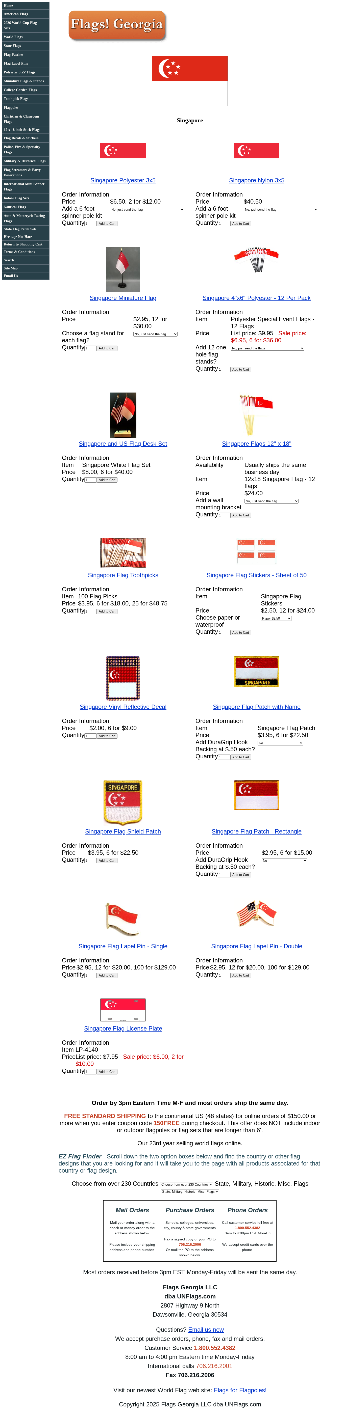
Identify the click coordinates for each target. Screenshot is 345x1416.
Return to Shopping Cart (23, 244)
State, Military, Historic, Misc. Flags (261, 1183)
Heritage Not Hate (18, 237)
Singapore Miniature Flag (123, 297)
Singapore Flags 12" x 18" (256, 443)
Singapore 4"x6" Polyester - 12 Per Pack (257, 297)
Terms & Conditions (19, 252)
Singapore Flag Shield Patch (123, 831)
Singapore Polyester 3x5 (123, 180)
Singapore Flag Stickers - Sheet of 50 (257, 575)
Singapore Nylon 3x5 (256, 180)
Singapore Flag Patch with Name (257, 706)
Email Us (11, 276)
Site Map (11, 268)
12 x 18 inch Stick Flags (22, 130)
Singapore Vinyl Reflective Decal (123, 706)
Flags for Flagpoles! (240, 1390)
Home (8, 6)
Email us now (206, 1329)
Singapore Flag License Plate (123, 1028)
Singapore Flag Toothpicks (123, 575)
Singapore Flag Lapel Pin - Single (123, 946)
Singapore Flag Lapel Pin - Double (256, 946)
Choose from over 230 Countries (115, 1183)
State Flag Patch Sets (20, 229)
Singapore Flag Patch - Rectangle (257, 831)
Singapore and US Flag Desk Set (123, 443)
